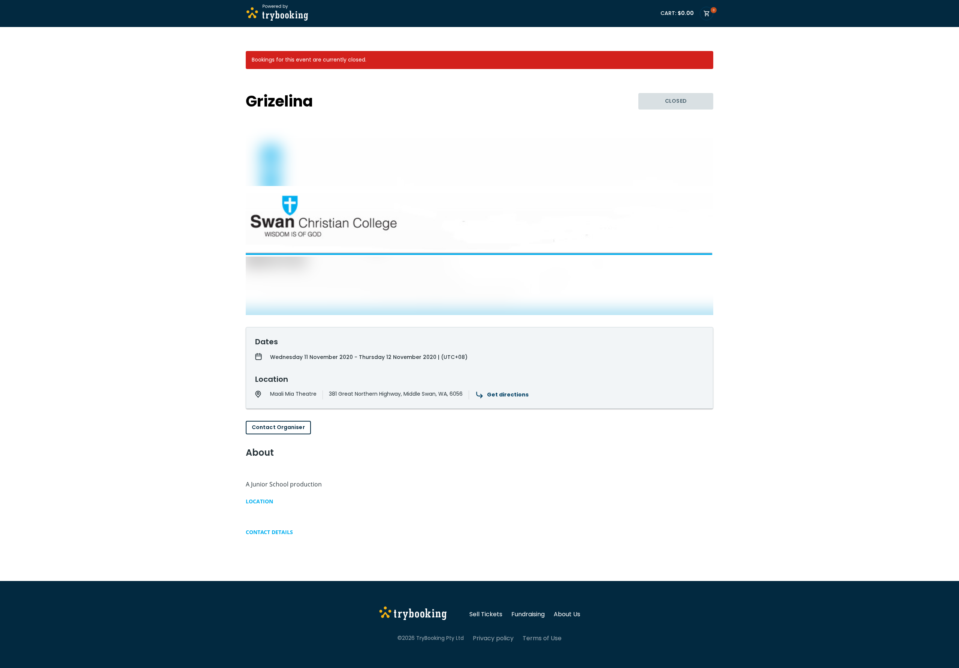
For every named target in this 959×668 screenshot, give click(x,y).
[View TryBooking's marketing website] (413, 614)
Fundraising (528, 614)
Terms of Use (542, 638)
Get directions (508, 394)
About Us (567, 614)
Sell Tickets (485, 614)
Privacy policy (493, 638)
